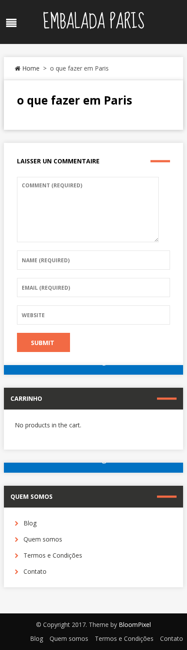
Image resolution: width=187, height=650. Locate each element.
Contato (35, 571)
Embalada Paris (93, 22)
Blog (30, 523)
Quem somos (42, 539)
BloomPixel (135, 624)
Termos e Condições (52, 555)
